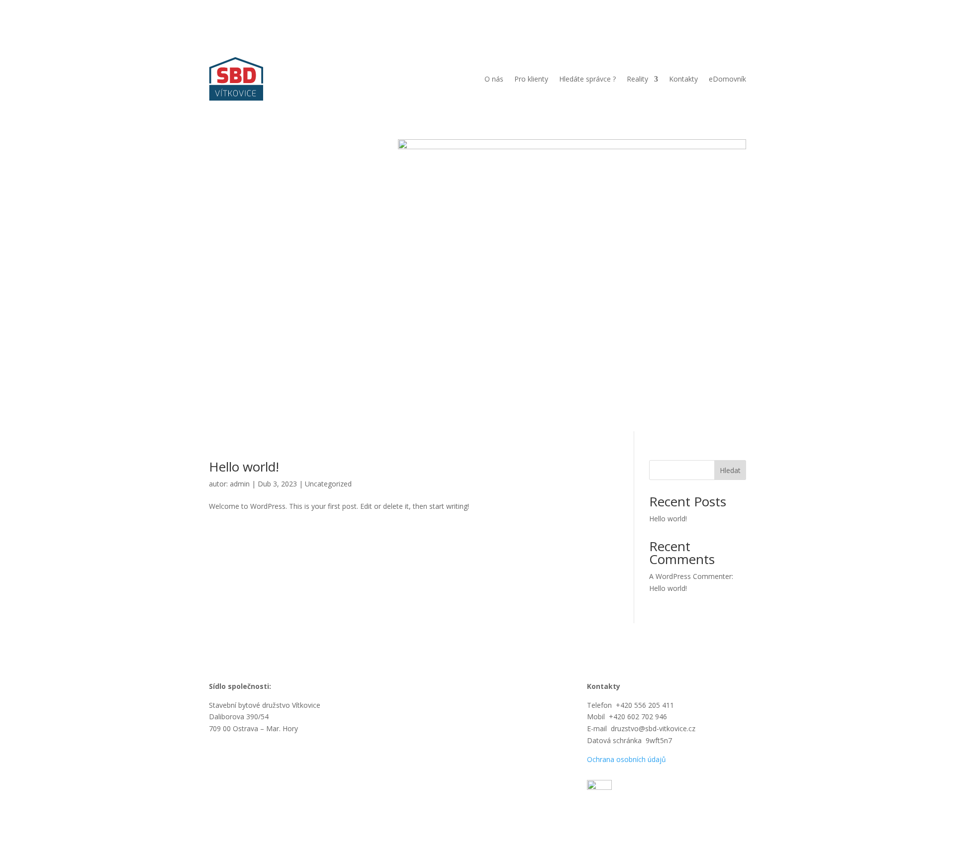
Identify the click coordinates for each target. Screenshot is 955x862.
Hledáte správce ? (587, 79)
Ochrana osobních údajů (626, 759)
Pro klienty (531, 79)
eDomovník (727, 79)
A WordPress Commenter (690, 576)
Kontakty (683, 79)
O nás (493, 79)
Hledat (730, 470)
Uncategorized (328, 483)
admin (240, 483)
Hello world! (244, 467)
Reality (637, 79)
